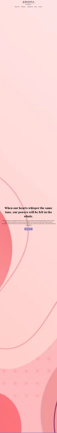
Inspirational (30, 6)
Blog (35, 6)
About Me (17, 6)
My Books (23, 6)
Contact (40, 6)
